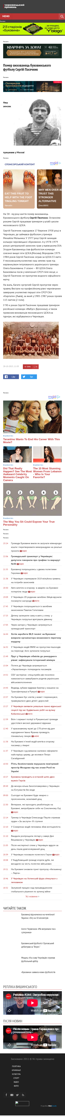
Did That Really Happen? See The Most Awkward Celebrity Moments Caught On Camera (17, 474)
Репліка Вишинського (20, 986)
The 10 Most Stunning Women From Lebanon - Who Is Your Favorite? (47, 473)
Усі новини (32, 896)
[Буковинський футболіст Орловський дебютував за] (11, 946)
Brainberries (8, 436)
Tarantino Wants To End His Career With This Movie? (31, 441)
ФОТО (16, 1086)
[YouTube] (11, 1095)
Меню (5, 16)
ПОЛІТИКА (16, 1066)
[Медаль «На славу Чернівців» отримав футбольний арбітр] (11, 961)
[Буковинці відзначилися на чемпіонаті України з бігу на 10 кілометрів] (11, 918)
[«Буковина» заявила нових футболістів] (11, 975)
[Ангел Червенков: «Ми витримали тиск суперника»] (11, 932)
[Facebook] (6, 1095)
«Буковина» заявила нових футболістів (38, 972)
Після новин (12, 1021)
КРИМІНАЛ (16, 1070)
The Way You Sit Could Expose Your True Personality (29, 523)
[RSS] (23, 1095)
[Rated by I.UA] (22, 1105)
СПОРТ (16, 1078)
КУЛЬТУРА (16, 1074)
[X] (17, 1095)
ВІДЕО (16, 1082)
